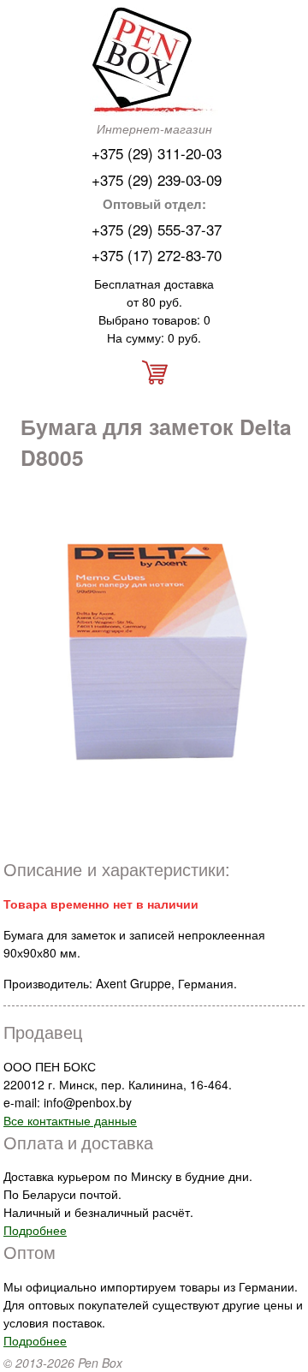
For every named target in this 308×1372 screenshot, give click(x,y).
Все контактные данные (70, 1120)
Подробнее (35, 1229)
